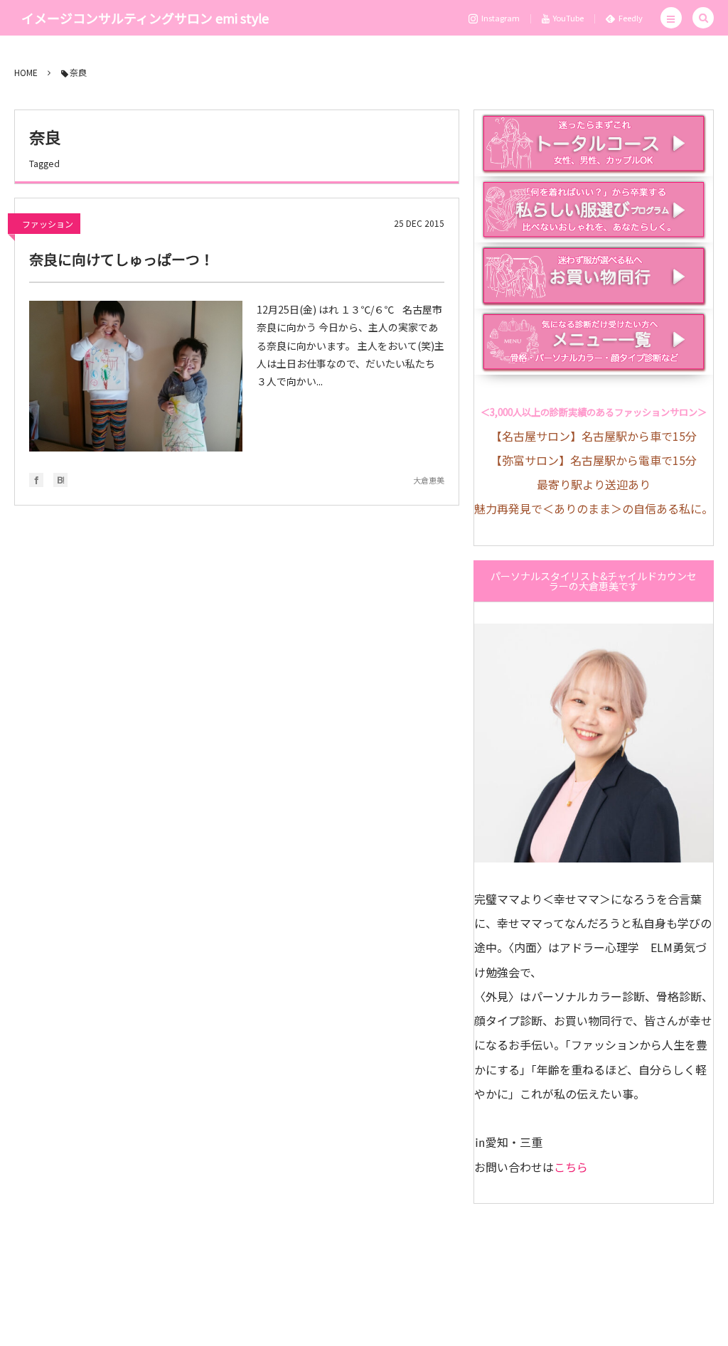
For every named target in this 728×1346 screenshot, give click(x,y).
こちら (571, 1166)
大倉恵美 (428, 480)
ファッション (47, 224)
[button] (671, 17)
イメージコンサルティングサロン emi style (145, 18)
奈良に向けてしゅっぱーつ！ (121, 259)
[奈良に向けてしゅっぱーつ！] (135, 376)
